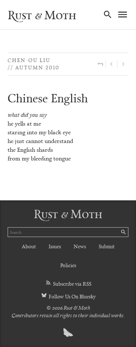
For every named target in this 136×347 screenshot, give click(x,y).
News (80, 246)
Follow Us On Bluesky (72, 296)
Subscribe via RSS (71, 283)
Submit (107, 246)
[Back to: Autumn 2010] (100, 64)
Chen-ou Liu (29, 60)
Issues (55, 246)
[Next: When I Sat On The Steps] (123, 64)
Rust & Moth (42, 15)
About (29, 246)
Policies (68, 265)
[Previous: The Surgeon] (111, 64)
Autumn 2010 (37, 67)
